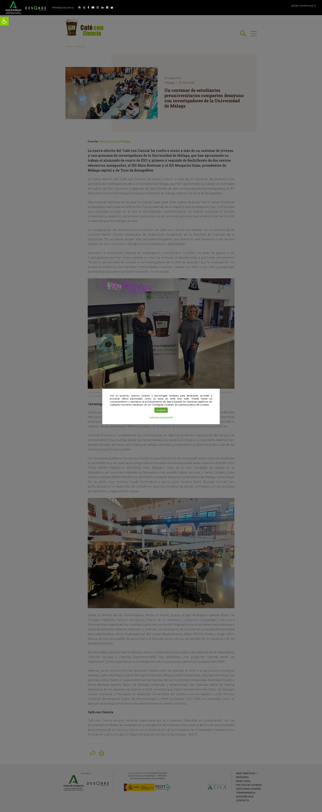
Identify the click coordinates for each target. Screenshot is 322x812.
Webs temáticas (302, 5)
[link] (4, 21)
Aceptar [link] (161, 410)
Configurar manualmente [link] (161, 417)
